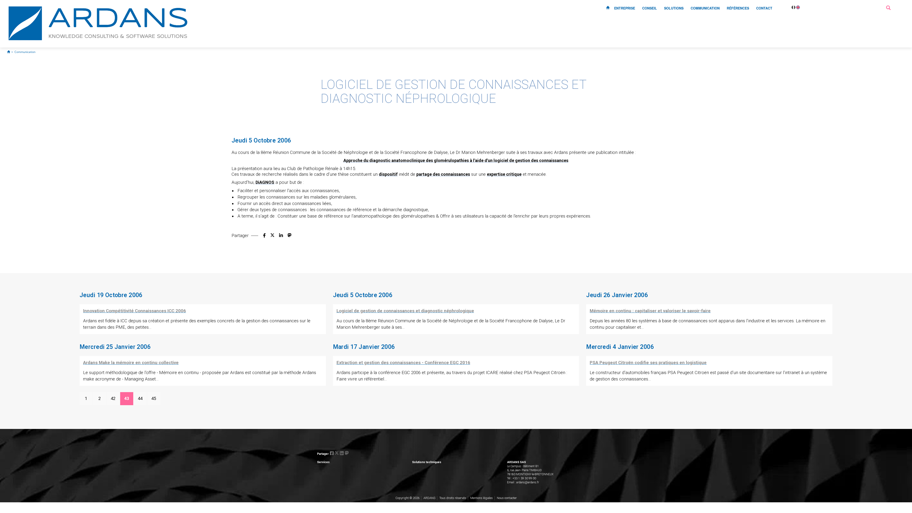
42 (113, 398)
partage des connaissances (443, 174)
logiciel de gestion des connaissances (531, 160)
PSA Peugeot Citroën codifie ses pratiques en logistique (648, 362)
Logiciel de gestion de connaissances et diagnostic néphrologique (405, 311)
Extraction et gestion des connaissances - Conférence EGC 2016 (403, 362)
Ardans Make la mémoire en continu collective (131, 362)
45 (153, 398)
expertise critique (504, 174)
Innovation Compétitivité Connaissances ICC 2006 (134, 311)
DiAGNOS (265, 182)
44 (140, 398)
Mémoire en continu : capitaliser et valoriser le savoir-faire (650, 311)
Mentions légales (481, 498)
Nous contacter (507, 498)
